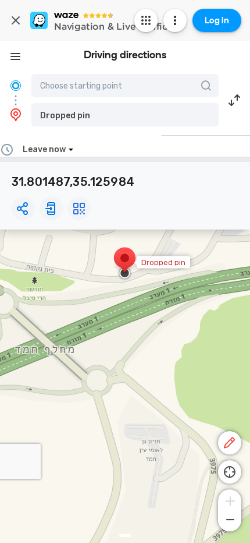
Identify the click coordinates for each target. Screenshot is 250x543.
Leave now (44, 149)
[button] (125, 114)
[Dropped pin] (124, 264)
